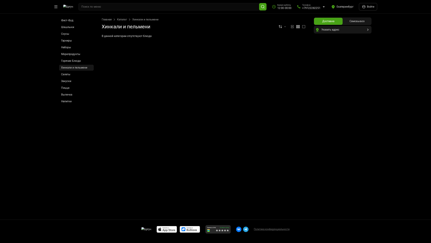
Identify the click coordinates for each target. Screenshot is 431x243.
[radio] (292, 27)
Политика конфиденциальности (272, 229)
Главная (107, 19)
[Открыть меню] (56, 6)
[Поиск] (263, 6)
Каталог (122, 19)
